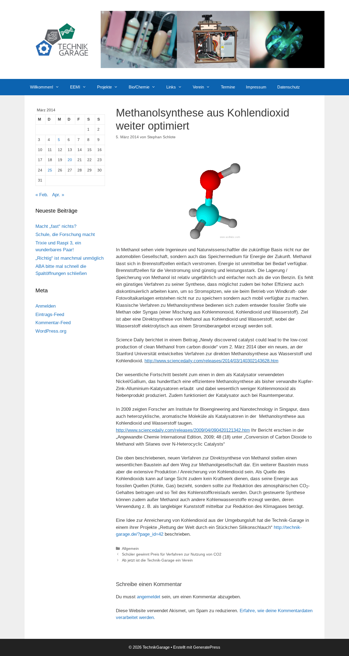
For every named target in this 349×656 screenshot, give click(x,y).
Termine (228, 87)
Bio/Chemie (139, 87)
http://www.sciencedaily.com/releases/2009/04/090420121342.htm (183, 430)
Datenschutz (288, 87)
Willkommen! (41, 87)
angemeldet (148, 596)
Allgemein (130, 548)
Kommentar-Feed (53, 322)
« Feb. (41, 194)
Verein (198, 87)
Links (171, 87)
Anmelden (45, 306)
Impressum (256, 87)
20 (70, 160)
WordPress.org (50, 331)
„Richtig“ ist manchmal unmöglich (69, 258)
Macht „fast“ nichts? (55, 226)
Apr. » (58, 194)
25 (50, 170)
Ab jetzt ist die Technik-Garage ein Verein (157, 560)
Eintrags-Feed (49, 314)
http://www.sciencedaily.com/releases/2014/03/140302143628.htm (211, 360)
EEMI (75, 87)
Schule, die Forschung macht (65, 234)
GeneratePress (206, 647)
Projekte (104, 87)
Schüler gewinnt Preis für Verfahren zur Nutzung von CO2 (171, 554)
